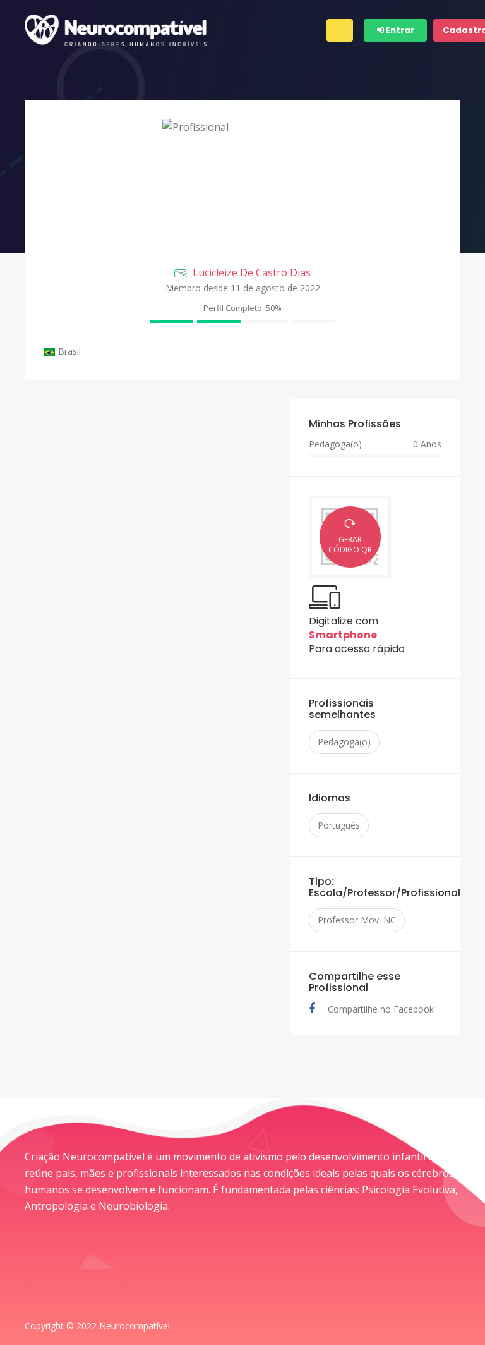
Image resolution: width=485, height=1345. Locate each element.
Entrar (399, 30)
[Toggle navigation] (339, 30)
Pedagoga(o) (344, 742)
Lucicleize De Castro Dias (252, 272)
